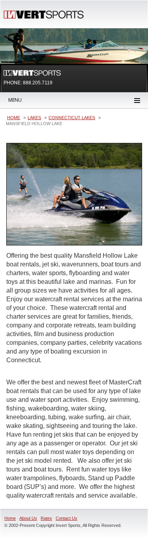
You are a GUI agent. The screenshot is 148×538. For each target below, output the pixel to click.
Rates (46, 518)
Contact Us (66, 518)
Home (10, 518)
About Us (28, 518)
